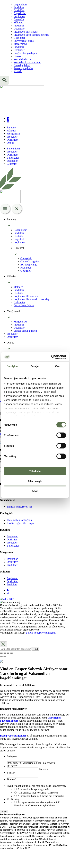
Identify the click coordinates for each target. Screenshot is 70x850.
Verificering (13, 799)
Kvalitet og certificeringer (20, 523)
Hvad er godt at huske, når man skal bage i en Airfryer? (36, 785)
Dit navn (12, 766)
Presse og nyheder (23, 68)
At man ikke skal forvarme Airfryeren (38, 792)
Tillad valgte (35, 481)
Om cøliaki (26, 258)
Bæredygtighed (22, 65)
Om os (17, 56)
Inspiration (19, 16)
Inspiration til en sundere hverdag (31, 34)
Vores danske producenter (27, 62)
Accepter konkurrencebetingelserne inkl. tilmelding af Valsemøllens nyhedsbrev (37, 804)
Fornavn (43, 769)
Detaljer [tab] (35, 366)
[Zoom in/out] (11, 653)
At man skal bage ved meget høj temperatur (41, 796)
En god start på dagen (25, 53)
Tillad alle (35, 471)
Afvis (35, 491)
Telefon (11, 779)
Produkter (19, 7)
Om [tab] (57, 366)
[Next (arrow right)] (4, 656)
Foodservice (40, 632)
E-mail (11, 772)
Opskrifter (19, 10)
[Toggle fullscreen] (8, 653)
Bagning (11, 127)
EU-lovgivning (28, 264)
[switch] (61, 435)
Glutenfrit (19, 19)
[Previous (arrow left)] (1, 656)
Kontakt (18, 71)
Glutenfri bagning (29, 261)
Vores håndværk (22, 59)
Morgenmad (20, 43)
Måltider (18, 22)
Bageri (29, 632)
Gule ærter (19, 37)
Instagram (12, 756)
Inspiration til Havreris (26, 31)
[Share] (4, 653)
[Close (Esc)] (1, 653)
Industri (51, 632)
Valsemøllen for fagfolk (19, 520)
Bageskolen (20, 13)
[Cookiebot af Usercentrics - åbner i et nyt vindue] (51, 357)
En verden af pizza (24, 40)
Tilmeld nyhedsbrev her (19, 506)
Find (35, 649)
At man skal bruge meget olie (33, 789)
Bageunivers (20, 4)
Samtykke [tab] (13, 366)
